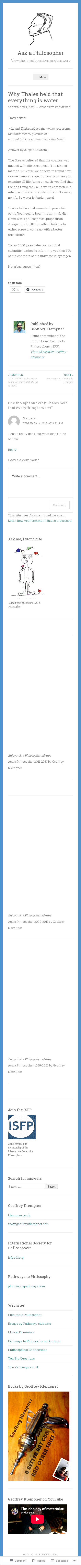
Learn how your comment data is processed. (40, 521)
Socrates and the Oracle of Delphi (60, 378)
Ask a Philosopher (40, 52)
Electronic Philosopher (24, 1315)
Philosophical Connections (27, 1350)
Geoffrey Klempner (55, 107)
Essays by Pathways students (29, 1323)
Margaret (29, 418)
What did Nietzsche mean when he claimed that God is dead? (23, 380)
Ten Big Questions (21, 1358)
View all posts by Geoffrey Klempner (48, 354)
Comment (59, 505)
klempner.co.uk (19, 1215)
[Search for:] (27, 1186)
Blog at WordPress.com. (40, 1554)
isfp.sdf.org (16, 1257)
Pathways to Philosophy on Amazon (34, 1341)
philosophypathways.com (26, 1286)
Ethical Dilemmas (21, 1332)
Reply (12, 450)
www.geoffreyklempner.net (28, 1224)
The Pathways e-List (23, 1367)
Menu (43, 77)
